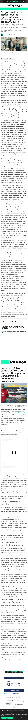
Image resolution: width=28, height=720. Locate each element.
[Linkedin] (14, 1)
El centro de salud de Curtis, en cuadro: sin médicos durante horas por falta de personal (13, 322)
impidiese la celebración (19, 413)
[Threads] (20, 1)
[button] (2, 59)
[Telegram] (17, 1)
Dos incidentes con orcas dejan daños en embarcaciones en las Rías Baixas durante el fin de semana (14, 327)
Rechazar (10, 717)
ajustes (2, 715)
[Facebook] (4, 1)
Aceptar (4, 717)
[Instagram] (10, 1)
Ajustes (16, 717)
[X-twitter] (7, 1)
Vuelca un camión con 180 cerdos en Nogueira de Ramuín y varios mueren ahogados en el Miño (14, 333)
